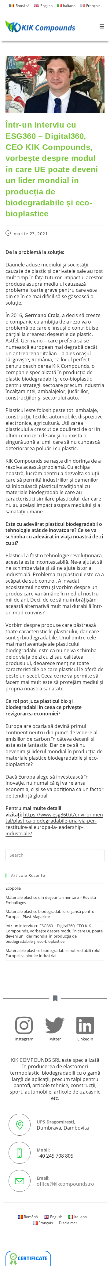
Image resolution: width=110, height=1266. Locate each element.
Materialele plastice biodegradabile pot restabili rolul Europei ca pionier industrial (53, 953)
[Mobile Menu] (102, 26)
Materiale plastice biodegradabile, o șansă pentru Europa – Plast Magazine (50, 914)
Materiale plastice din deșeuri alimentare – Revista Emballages (51, 900)
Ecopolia (13, 888)
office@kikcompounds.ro (65, 1184)
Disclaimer (68, 1222)
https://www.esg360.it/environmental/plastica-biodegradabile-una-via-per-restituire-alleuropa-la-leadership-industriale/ (54, 824)
